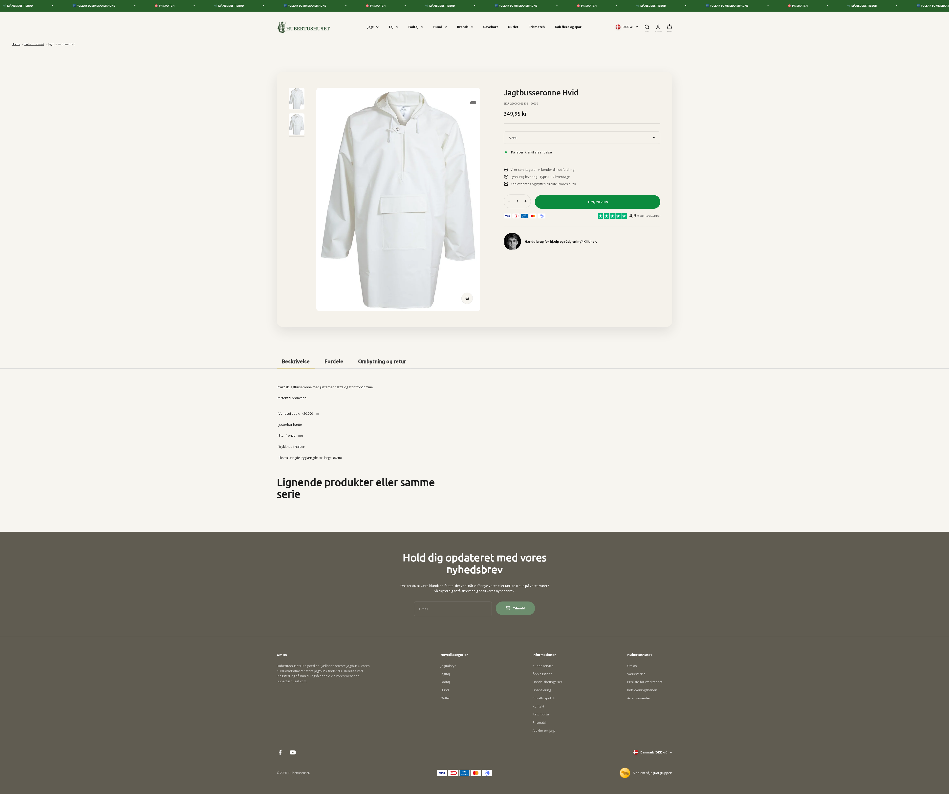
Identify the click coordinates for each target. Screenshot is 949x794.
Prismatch (536, 26)
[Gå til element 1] (296, 99)
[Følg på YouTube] (292, 752)
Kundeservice (543, 666)
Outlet (513, 26)
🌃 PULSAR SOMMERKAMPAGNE (217, 5)
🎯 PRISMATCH (77, 5)
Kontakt (538, 706)
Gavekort (490, 26)
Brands (462, 26)
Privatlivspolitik (544, 698)
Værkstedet (636, 674)
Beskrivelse (296, 361)
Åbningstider (542, 674)
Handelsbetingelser (547, 682)
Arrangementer (638, 698)
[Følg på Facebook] (280, 752)
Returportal (541, 714)
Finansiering (542, 690)
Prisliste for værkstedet (644, 682)
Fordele (333, 361)
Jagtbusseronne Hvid (61, 44)
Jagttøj (445, 674)
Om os (632, 666)
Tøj (390, 26)
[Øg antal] (525, 201)
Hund (437, 26)
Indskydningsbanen (642, 690)
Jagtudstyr (448, 666)
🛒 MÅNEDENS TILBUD (142, 5)
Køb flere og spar (568, 26)
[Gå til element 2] (296, 125)
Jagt (370, 26)
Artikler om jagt (544, 730)
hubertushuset (34, 44)
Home (16, 44)
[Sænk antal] (509, 201)
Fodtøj (413, 26)
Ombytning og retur (382, 361)
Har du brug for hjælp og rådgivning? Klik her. (561, 241)
